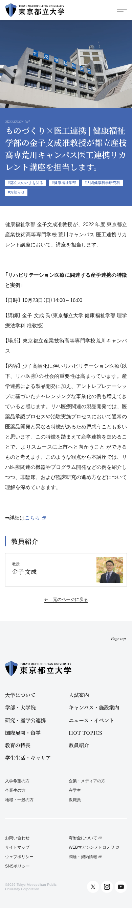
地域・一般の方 (19, 800)
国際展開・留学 (23, 732)
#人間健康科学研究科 (102, 183)
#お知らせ (16, 192)
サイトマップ (17, 847)
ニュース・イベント (91, 720)
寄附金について (83, 838)
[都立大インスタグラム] (107, 887)
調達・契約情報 (83, 857)
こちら (32, 517)
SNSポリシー (17, 866)
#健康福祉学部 (64, 183)
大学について (20, 694)
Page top (118, 638)
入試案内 (79, 694)
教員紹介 (79, 745)
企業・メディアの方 (87, 781)
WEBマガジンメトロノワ (91, 847)
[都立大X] (93, 887)
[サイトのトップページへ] (35, 10)
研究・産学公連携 (25, 720)
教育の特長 (17, 745)
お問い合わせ (17, 838)
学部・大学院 (20, 707)
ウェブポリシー (19, 857)
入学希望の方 (17, 781)
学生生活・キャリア (28, 757)
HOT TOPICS (85, 732)
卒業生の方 (15, 790)
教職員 (75, 800)
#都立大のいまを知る (25, 183)
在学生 (75, 790)
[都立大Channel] (121, 887)
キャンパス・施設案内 (94, 707)
